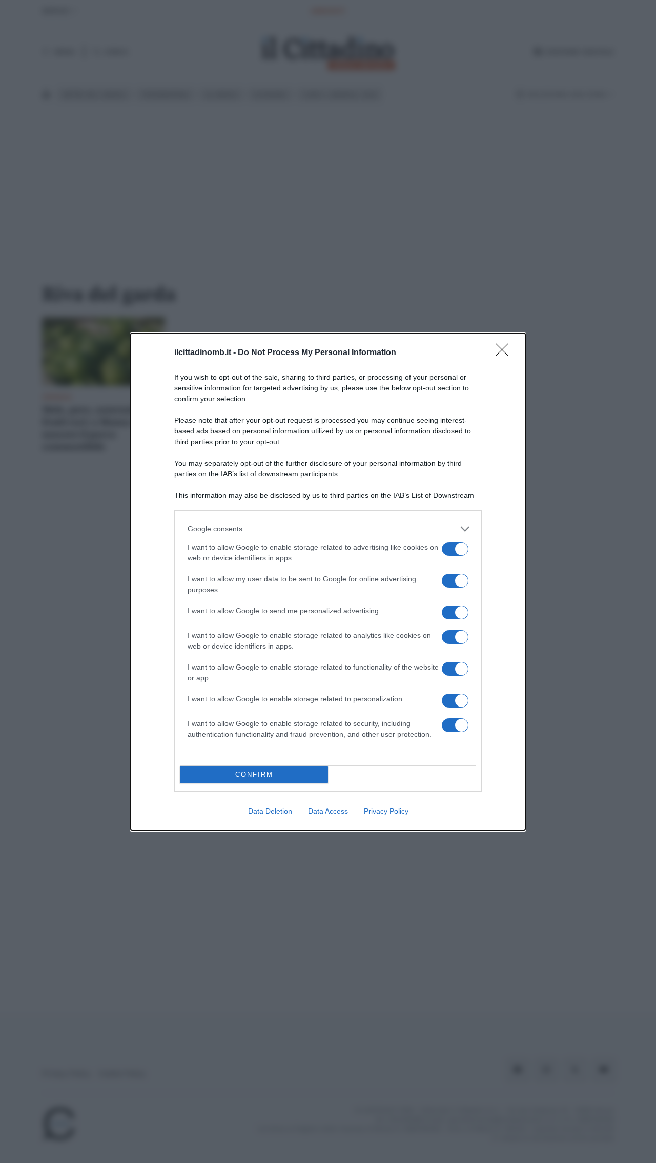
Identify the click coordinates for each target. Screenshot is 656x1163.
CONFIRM (254, 774)
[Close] (505, 353)
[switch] (455, 549)
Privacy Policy (386, 811)
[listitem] (328, 529)
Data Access (328, 811)
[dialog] (328, 581)
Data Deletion (270, 811)
